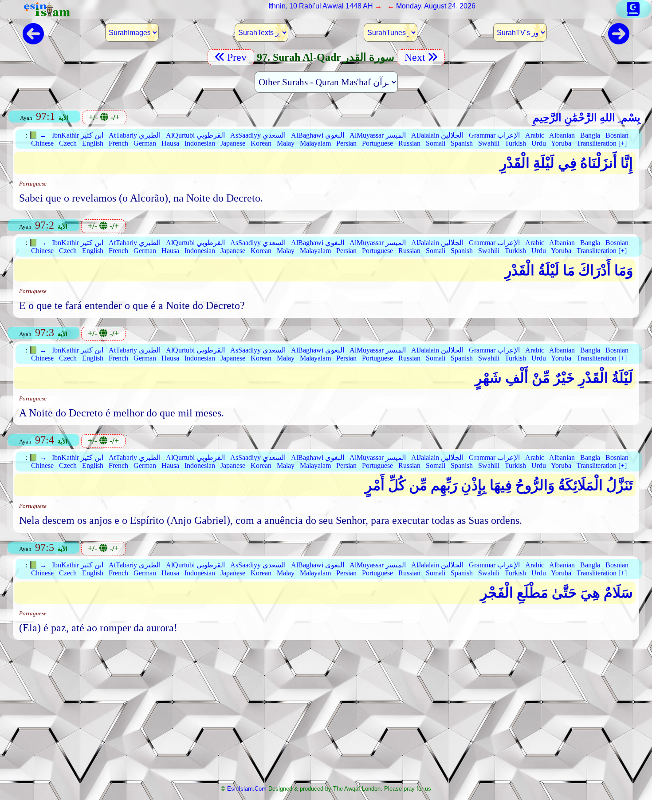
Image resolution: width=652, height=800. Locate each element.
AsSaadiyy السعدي (258, 135)
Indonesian (200, 143)
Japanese (232, 143)
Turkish (515, 143)
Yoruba (561, 143)
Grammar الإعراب (494, 135)
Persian (346, 143)
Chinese (42, 143)
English (92, 143)
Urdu (538, 143)
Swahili (488, 143)
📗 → (38, 135)
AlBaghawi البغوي (317, 135)
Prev (238, 57)
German (145, 143)
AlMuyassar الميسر (378, 135)
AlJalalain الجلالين (437, 135)
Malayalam (315, 143)
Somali (435, 143)
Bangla (590, 135)
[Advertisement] (326, 715)
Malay (286, 143)
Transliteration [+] (602, 143)
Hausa (170, 143)
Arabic (534, 135)
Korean (261, 143)
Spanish (462, 143)
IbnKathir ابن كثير (77, 135)
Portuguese (377, 143)
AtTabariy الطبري (135, 135)
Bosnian (616, 135)
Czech (68, 143)
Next (413, 57)
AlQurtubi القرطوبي (195, 135)
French (118, 143)
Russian (409, 143)
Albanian (562, 135)
